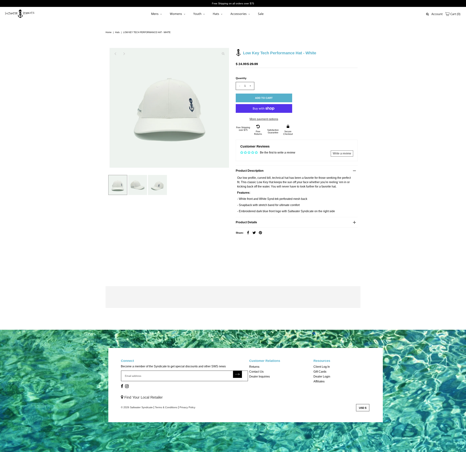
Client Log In (321, 366)
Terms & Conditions (166, 407)
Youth (197, 14)
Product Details (246, 222)
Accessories (238, 14)
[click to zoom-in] (223, 54)
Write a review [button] (342, 153)
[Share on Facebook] (248, 232)
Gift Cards (319, 371)
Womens (176, 14)
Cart (455, 14)
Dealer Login (321, 376)
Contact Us (256, 371)
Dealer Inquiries (259, 376)
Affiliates (319, 381)
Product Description (250, 170)
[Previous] (115, 54)
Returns (254, 366)
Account (437, 14)
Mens (155, 14)
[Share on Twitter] (254, 232)
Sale (261, 14)
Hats (216, 14)
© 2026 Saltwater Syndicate (137, 407)
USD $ (362, 407)
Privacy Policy (187, 407)
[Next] (124, 54)
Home (109, 32)
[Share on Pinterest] (260, 232)
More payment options (264, 119)
